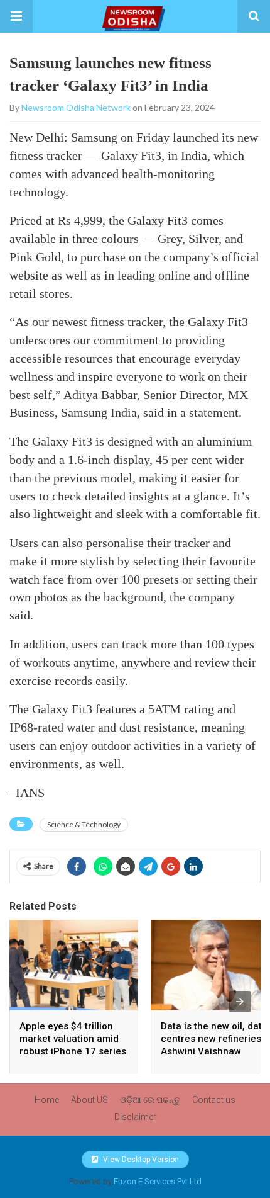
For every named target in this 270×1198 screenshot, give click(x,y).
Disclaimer (135, 1117)
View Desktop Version (140, 1159)
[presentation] (240, 1001)
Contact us (213, 1100)
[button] (16, 16)
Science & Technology (84, 824)
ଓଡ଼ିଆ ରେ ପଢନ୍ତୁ (150, 1100)
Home (47, 1100)
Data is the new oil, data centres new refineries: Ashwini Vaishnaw (214, 1038)
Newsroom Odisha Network (76, 107)
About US (89, 1100)
